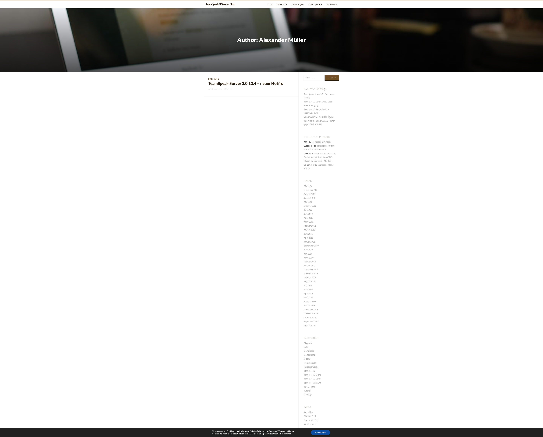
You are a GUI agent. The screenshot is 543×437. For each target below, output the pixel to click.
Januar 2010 (309, 266)
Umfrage (308, 395)
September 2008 (311, 322)
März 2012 (308, 222)
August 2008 (309, 326)
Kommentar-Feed (311, 420)
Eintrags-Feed (310, 416)
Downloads (309, 351)
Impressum (332, 4)
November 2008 (311, 314)
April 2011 (308, 238)
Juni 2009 (308, 290)
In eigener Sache (311, 367)
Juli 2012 (308, 210)
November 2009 (311, 274)
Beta (306, 347)
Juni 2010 (308, 250)
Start (269, 4)
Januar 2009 (309, 306)
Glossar (307, 359)
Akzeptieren (320, 432)
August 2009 (309, 282)
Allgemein (308, 343)
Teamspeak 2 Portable (321, 142)
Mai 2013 (308, 202)
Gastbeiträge (309, 355)
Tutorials (307, 391)
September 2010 (311, 246)
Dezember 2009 (311, 270)
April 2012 (308, 218)
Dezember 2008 (311, 310)
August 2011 (309, 230)
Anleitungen (298, 4)
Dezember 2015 (311, 190)
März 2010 (308, 258)
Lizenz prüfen (315, 4)
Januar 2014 (309, 198)
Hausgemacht (310, 363)
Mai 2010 (308, 254)
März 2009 (308, 298)
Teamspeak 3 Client (312, 375)
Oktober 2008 (310, 318)
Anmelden (308, 412)
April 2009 (308, 294)
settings (287, 434)
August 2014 (309, 194)
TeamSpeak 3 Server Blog (220, 4)
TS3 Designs (309, 387)
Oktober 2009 (310, 278)
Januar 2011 (309, 242)
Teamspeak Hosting (312, 383)
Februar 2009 (310, 302)
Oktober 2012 (310, 206)
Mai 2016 (308, 186)
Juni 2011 (308, 234)
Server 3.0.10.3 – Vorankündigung (318, 117)
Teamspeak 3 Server (222, 89)
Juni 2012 (308, 214)
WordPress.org (310, 424)
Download (281, 4)
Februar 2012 (310, 226)
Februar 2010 (310, 262)
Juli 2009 (308, 286)
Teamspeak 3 (309, 371)
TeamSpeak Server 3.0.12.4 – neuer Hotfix (245, 84)
